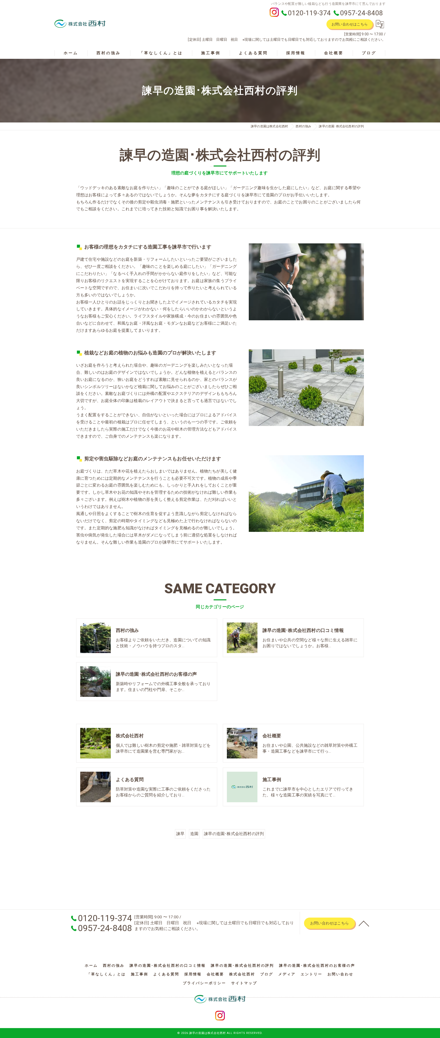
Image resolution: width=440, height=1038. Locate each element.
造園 (194, 834)
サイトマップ (244, 983)
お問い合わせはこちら (350, 24)
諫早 (180, 834)
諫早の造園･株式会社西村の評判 (234, 834)
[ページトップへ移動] (364, 923)
